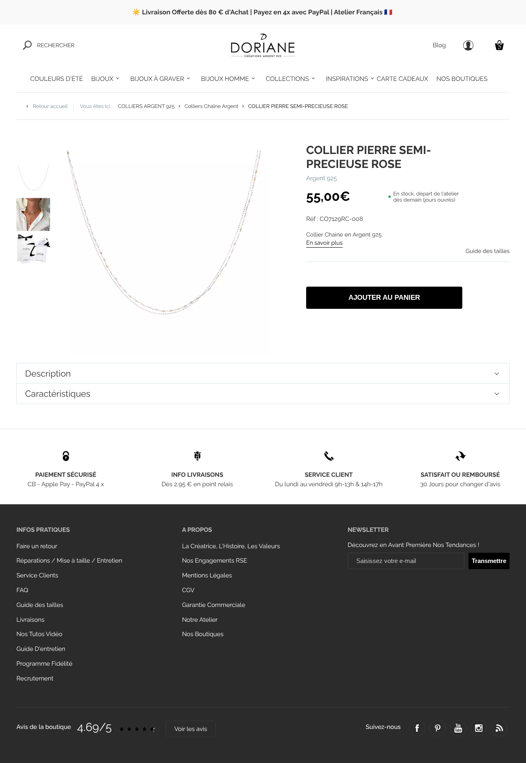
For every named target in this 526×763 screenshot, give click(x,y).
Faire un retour (36, 546)
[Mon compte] (468, 45)
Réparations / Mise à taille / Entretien (69, 560)
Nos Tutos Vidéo (39, 634)
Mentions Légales (207, 575)
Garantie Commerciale (213, 605)
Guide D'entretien (40, 649)
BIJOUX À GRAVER (157, 79)
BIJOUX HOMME (225, 79)
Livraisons (30, 619)
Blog (439, 45)
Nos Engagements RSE (214, 560)
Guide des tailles (39, 605)
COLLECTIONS (287, 79)
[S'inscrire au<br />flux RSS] (499, 728)
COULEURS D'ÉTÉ (56, 79)
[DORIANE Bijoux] (263, 45)
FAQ (22, 590)
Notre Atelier (200, 619)
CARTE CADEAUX (402, 79)
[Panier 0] (499, 45)
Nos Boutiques (203, 634)
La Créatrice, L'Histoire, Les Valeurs (231, 546)
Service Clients (37, 575)
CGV (188, 590)
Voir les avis (190, 729)
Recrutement (34, 678)
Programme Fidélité (44, 663)
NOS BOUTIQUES (461, 79)
